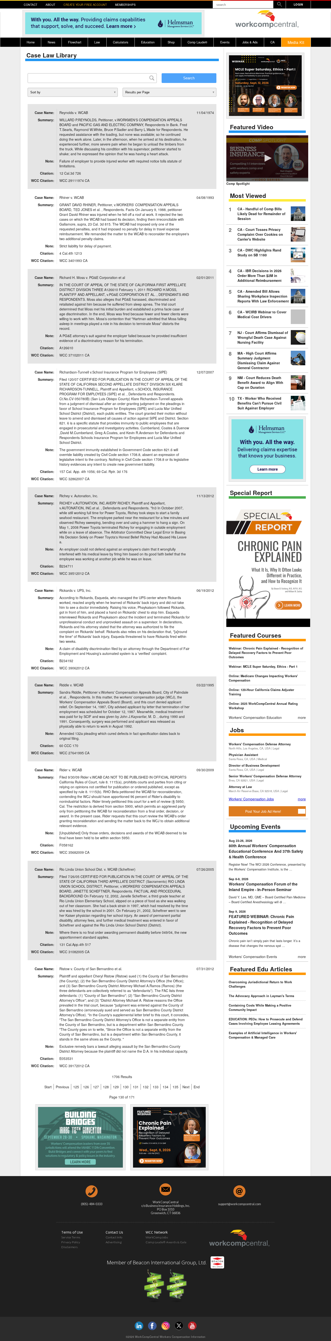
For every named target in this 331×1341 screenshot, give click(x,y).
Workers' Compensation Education (255, 717)
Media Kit (296, 42)
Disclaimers (69, 1247)
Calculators (120, 42)
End (197, 1086)
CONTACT (31, 5)
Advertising (114, 1242)
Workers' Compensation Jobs (251, 798)
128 (106, 1086)
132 (146, 1086)
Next (185, 1086)
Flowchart (74, 42)
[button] (267, 158)
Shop (171, 42)
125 (76, 1086)
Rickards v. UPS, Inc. (75, 590)
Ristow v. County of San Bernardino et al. (90, 968)
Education (148, 42)
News (51, 42)
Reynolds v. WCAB (73, 112)
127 (96, 1086)
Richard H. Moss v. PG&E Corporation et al (92, 277)
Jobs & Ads (250, 42)
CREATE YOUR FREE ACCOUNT (85, 5)
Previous (62, 1086)
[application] (267, 158)
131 (136, 1086)
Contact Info (114, 1237)
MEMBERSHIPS (125, 5)
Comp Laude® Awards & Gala (166, 1242)
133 (155, 1086)
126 (86, 1086)
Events (224, 42)
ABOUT (50, 5)
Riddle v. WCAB (71, 685)
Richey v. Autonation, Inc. (78, 495)
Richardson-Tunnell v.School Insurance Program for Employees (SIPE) (113, 372)
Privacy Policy (70, 1242)
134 (165, 1086)
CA (272, 42)
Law (97, 42)
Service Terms (70, 1237)
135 (175, 1086)
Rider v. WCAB (70, 769)
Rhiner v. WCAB (71, 197)
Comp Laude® (197, 42)
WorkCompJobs (157, 1237)
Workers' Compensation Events (253, 956)
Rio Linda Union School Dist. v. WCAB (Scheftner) (97, 869)
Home (31, 42)
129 (116, 1086)
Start (48, 1086)
